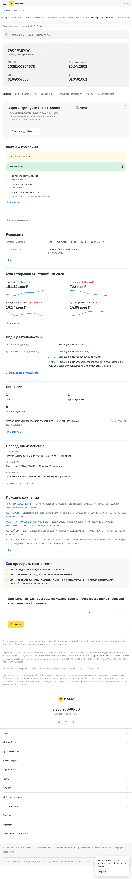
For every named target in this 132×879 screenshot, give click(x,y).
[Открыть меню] (4, 4)
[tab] (7, 93)
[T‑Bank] (16, 3)
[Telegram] (73, 722)
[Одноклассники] (66, 722)
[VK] (58, 722)
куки (116, 859)
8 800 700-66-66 (66, 709)
